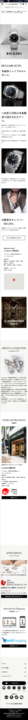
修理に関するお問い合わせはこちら (14, 596)
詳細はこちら (14, 497)
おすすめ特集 (4, 668)
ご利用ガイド (4, 672)
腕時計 (18, 11)
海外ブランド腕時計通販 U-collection (8, 11)
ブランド (3, 664)
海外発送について (14, 646)
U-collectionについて (6, 676)
